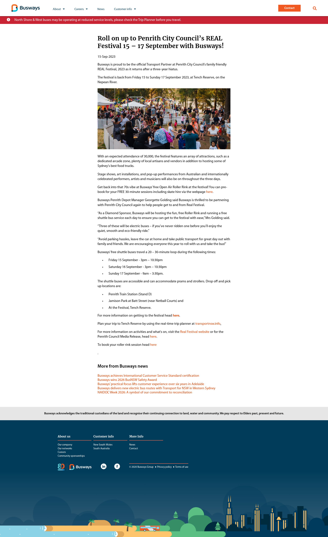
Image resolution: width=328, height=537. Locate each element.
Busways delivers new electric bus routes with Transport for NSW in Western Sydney (156, 388)
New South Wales (102, 445)
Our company (65, 445)
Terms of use (181, 467)
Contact (133, 448)
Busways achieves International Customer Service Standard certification (148, 376)
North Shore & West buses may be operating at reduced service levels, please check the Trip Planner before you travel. (97, 20)
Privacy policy (164, 467)
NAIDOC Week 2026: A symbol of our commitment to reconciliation (145, 392)
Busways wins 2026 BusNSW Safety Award (127, 380)
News (132, 445)
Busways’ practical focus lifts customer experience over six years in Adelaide (151, 384)
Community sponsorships (71, 456)
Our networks (65, 448)
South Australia (101, 448)
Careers (62, 452)
